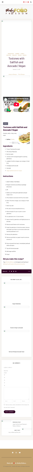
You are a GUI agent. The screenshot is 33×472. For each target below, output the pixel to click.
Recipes (9, 55)
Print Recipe (21, 74)
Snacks (14, 55)
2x (15, 142)
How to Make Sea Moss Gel (14, 432)
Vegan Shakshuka (16, 303)
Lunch (22, 53)
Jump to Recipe (12, 74)
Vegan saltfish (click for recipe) (14, 170)
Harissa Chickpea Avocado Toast (16, 351)
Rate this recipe (6, 371)
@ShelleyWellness (9, 262)
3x (17, 142)
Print (5, 123)
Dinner (17, 53)
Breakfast (11, 53)
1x (13, 142)
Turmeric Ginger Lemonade (16, 327)
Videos (24, 55)
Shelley (13, 139)
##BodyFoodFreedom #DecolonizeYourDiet (14, 264)
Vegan (19, 55)
